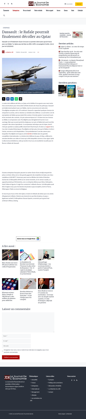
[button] (4, 15)
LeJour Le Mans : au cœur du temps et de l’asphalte (71, 47)
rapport (48, 127)
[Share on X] (3, 99)
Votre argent (49, 10)
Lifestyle (80, 10)
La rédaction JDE (9, 52)
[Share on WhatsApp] (16, 99)
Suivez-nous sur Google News (26, 239)
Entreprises (16, 10)
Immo (58, 10)
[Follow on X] (8, 3)
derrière (29, 134)
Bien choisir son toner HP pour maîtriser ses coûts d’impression (9, 265)
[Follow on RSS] (11, 3)
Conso (66, 10)
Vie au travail (27, 10)
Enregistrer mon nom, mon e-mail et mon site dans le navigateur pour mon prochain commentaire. (26, 351)
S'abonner (79, 4)
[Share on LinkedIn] (12, 99)
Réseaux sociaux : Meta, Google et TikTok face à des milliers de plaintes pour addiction (8, 296)
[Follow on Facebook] (4, 3)
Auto (72, 10)
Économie (6, 10)
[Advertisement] (28, 157)
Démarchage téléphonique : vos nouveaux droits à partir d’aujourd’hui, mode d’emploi (45, 266)
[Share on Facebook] (8, 99)
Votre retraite (38, 10)
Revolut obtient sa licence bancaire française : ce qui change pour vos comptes (26, 295)
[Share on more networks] (20, 99)
